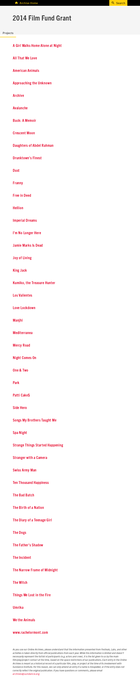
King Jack (20, 270)
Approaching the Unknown (32, 83)
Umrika (18, 607)
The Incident (22, 557)
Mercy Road (21, 345)
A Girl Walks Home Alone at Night (37, 46)
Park (16, 383)
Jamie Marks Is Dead (28, 245)
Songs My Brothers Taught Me (35, 420)
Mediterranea (23, 333)
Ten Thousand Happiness (31, 483)
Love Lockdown (24, 308)
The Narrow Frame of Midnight (35, 570)
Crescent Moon (24, 133)
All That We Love (25, 58)
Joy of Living (22, 258)
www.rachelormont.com (30, 632)
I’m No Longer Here (27, 233)
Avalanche (20, 108)
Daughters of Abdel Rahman (33, 145)
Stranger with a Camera (30, 458)
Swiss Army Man (25, 470)
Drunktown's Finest (27, 158)
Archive (18, 95)
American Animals (26, 71)
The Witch (20, 582)
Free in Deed (22, 195)
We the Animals (24, 620)
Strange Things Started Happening (38, 445)
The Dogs (19, 533)
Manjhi (18, 320)
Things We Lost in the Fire (32, 595)
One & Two (20, 370)
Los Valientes (22, 295)
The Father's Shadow (28, 545)
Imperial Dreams (25, 220)
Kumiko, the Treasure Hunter (34, 283)
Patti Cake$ (21, 395)
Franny (18, 183)
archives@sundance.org (26, 674)
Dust (16, 170)
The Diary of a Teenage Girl (32, 520)
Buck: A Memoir (24, 120)
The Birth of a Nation (28, 508)
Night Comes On (24, 358)
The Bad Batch (23, 495)
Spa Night (20, 433)
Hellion (18, 208)
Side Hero (20, 408)
